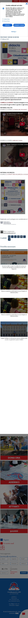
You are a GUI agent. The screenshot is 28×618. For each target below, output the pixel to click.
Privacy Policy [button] (7, 21)
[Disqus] (14, 368)
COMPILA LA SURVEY (6, 102)
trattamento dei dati (13, 572)
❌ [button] (27, 3)
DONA (16, 1)
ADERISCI (24, 1)
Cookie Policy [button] (7, 19)
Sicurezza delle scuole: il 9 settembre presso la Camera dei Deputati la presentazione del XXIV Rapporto (14, 267)
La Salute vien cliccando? (19, 109)
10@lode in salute (17, 140)
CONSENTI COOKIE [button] (19, 25)
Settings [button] (14, 31)
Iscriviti (24, 572)
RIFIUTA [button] (7, 25)
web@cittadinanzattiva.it (9, 233)
